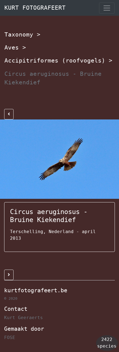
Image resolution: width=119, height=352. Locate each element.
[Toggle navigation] (107, 8)
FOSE (9, 337)
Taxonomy (22, 34)
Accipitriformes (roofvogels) (58, 60)
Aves (15, 47)
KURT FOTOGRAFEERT (35, 7)
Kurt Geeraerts (23, 317)
